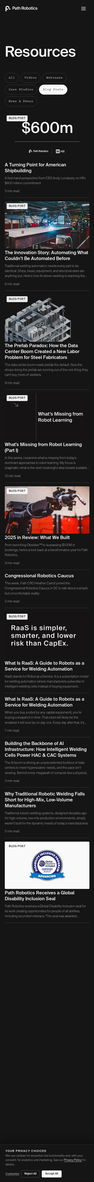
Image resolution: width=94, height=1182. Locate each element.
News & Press (21, 101)
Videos (30, 77)
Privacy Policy (73, 1160)
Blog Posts (53, 89)
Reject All (30, 1173)
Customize (12, 1174)
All (12, 77)
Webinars (54, 77)
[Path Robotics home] (21, 9)
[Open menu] (83, 9)
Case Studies (21, 89)
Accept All (51, 1173)
